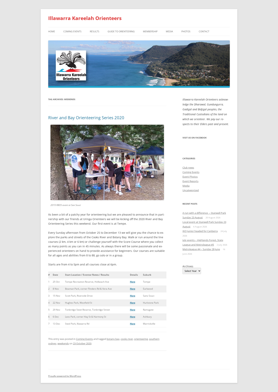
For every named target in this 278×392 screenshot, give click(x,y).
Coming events (72, 31)
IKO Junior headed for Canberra (200, 231)
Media (169, 31)
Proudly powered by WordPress (64, 376)
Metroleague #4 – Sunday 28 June (201, 249)
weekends (63, 343)
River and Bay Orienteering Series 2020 (86, 117)
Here (132, 281)
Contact (204, 31)
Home (51, 31)
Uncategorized (190, 190)
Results (94, 31)
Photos (185, 31)
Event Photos (190, 176)
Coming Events (84, 339)
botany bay (113, 339)
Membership (150, 31)
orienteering (141, 339)
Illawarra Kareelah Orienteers (85, 18)
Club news (188, 167)
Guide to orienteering (121, 31)
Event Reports (190, 181)
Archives (187, 266)
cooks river (127, 339)
